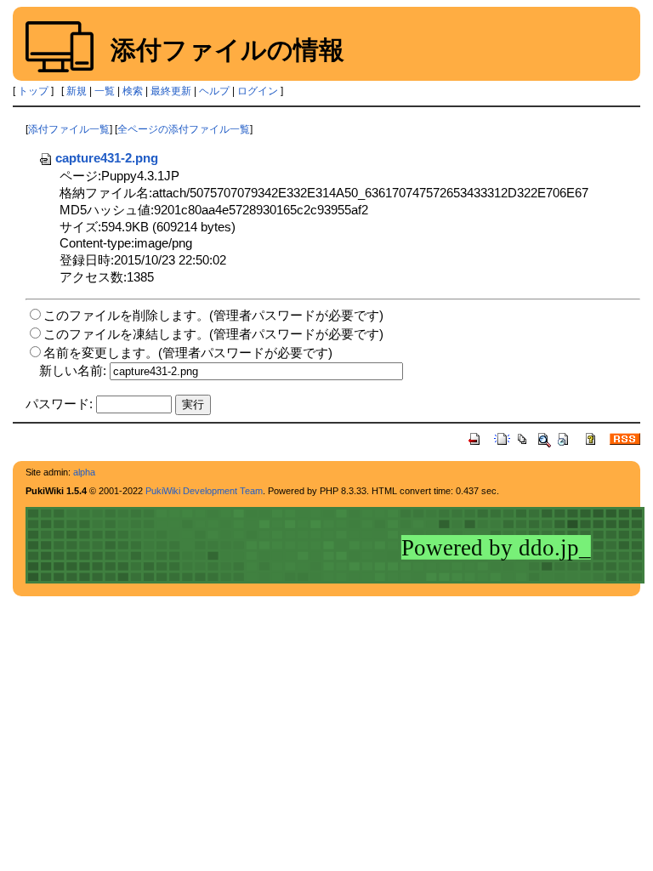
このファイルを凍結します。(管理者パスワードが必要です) (213, 334)
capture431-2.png (106, 158)
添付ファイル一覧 (69, 129)
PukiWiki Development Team (204, 491)
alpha (84, 472)
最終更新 (170, 91)
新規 (76, 91)
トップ (33, 91)
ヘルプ (214, 91)
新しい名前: (72, 370)
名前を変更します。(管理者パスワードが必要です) (187, 352)
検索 (132, 91)
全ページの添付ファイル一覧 (183, 129)
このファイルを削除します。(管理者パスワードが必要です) (213, 315)
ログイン (257, 91)
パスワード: (59, 403)
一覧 (104, 91)
